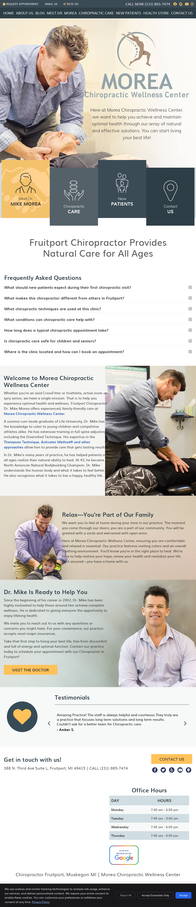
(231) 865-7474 (157, 4)
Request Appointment (22, 4)
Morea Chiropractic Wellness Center (34, 413)
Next (185, 723)
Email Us (51, 4)
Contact (170, 209)
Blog (40, 13)
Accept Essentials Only (155, 895)
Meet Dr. (26, 201)
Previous (49, 723)
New (122, 201)
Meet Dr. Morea (62, 13)
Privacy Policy (41, 902)
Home (8, 13)
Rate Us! (72, 4)
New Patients (128, 13)
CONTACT (171, 759)
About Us (24, 13)
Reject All (125, 895)
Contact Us (182, 13)
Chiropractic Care (96, 13)
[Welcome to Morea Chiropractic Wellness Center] (137, 97)
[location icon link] (188, 770)
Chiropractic (74, 209)
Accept (183, 895)
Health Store (156, 13)
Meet (30, 670)
